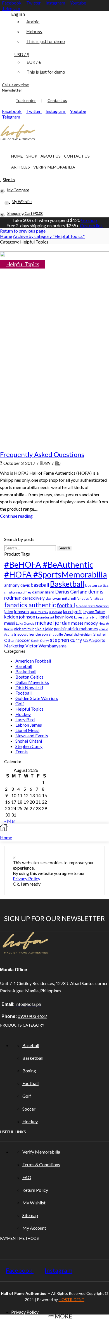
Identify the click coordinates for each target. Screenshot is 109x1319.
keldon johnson (19, 616)
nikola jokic (44, 629)
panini (59, 628)
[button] (11, 90)
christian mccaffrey (17, 592)
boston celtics (96, 585)
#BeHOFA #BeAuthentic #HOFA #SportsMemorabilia (55, 569)
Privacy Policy (26, 878)
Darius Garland (71, 592)
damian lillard (43, 592)
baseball (40, 585)
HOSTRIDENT (71, 1299)
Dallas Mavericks (32, 682)
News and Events (31, 735)
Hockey (23, 714)
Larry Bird (25, 719)
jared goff (72, 611)
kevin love (64, 616)
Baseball (23, 666)
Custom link (91, 225)
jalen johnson (16, 611)
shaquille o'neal (61, 634)
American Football (33, 660)
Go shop (89, 220)
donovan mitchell (61, 598)
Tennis (21, 751)
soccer (23, 640)
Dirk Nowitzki (29, 687)
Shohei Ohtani (28, 740)
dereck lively (33, 598)
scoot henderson (32, 634)
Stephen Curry (28, 746)
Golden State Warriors (36, 698)
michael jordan (52, 622)
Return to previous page (23, 230)
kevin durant (45, 617)
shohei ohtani (83, 634)
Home (6, 236)
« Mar (9, 821)
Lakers (79, 617)
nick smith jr (24, 629)
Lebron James (28, 724)
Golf (19, 703)
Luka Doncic (25, 623)
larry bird (91, 617)
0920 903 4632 (32, 1016)
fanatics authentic (30, 605)
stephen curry (66, 639)
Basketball (67, 583)
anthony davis (17, 585)
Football (23, 692)
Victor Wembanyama (46, 645)
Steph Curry (40, 640)
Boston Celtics (29, 676)
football (66, 605)
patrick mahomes (81, 628)
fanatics (83, 598)
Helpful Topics (22, 264)
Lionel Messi (27, 730)
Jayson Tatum (94, 612)
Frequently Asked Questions (42, 454)
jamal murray (39, 612)
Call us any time (15, 84)
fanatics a (96, 598)
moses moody (84, 623)
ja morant (55, 612)
